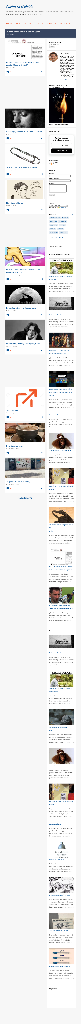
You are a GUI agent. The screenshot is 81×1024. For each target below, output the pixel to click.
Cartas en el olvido (20, 6)
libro (60, 228)
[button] (42, 71)
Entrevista (65, 23)
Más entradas (25, 498)
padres (63, 232)
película (53, 232)
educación (54, 217)
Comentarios (56, 164)
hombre (62, 221)
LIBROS (28, 23)
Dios (65, 217)
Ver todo (10, 35)
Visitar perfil (64, 79)
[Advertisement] (24, 92)
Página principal (13, 23)
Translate (64, 207)
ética (62, 225)
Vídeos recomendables (45, 23)
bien (52, 228)
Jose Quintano (65, 53)
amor (53, 221)
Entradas (55, 162)
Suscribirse (62, 151)
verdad (53, 225)
